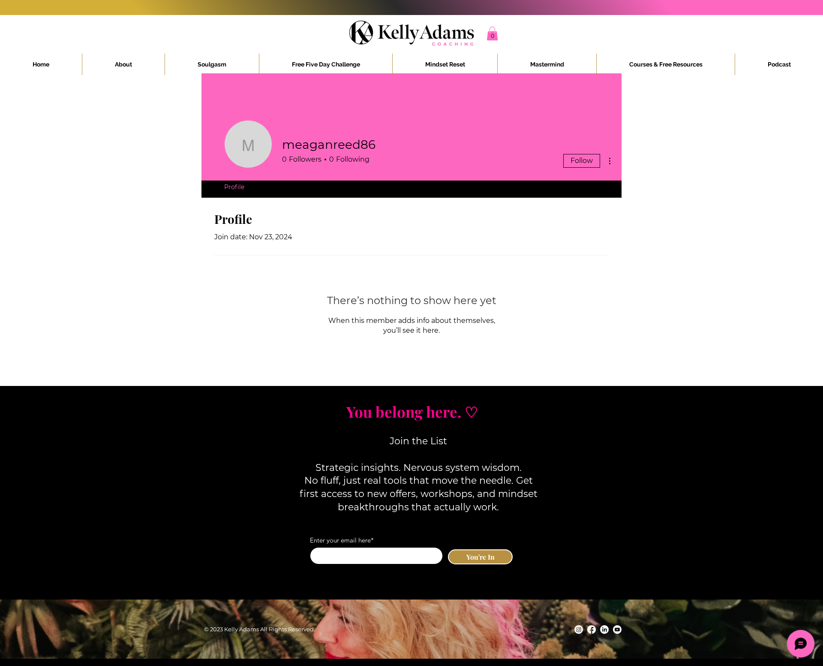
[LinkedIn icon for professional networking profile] (604, 629)
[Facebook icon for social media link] (591, 629)
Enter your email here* (342, 540)
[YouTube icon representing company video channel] (617, 629)
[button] (492, 33)
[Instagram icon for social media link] (578, 629)
